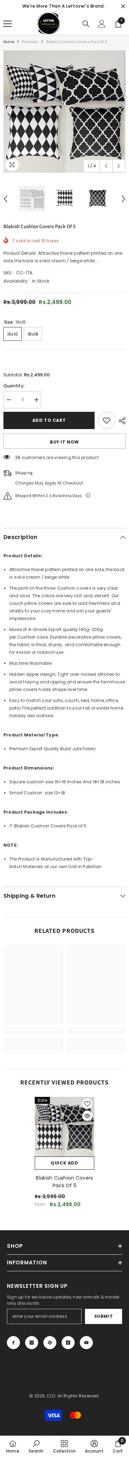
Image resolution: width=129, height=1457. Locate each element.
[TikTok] (68, 1342)
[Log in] (102, 24)
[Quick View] (87, 1116)
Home (8, 41)
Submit (103, 1316)
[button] (106, 166)
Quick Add (64, 1163)
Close (123, 6)
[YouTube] (86, 1342)
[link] (33, 1031)
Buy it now (64, 442)
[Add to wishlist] (106, 420)
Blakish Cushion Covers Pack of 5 (64, 1181)
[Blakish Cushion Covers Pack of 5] (64, 1127)
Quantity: (13, 386)
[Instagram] (31, 1342)
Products (30, 41)
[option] (64, 111)
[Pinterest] (49, 1342)
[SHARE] (120, 420)
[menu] (7, 24)
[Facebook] (13, 1342)
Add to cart (49, 420)
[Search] (86, 24)
